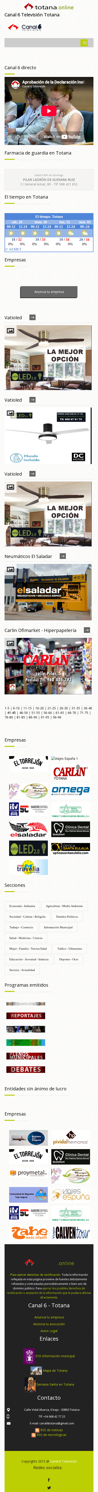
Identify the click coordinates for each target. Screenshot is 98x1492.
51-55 (35, 712)
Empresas (15, 740)
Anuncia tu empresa (49, 292)
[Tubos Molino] (70, 810)
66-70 (72, 712)
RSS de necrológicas (51, 1435)
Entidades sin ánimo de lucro (36, 1089)
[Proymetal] (28, 1172)
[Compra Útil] (25, 1003)
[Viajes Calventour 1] (70, 1232)
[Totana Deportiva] (25, 1042)
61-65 (60, 712)
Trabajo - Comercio (21, 927)
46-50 (23, 712)
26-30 (63, 708)
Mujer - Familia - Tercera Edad (28, 948)
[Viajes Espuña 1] (64, 758)
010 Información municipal (55, 1356)
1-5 (7, 708)
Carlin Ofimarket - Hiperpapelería (40, 630)
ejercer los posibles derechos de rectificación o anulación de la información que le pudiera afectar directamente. (49, 1292)
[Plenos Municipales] (25, 1056)
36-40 (88, 708)
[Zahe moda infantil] (28, 1232)
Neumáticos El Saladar (28, 556)
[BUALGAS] (28, 1137)
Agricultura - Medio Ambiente (64, 906)
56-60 (48, 712)
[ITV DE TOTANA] (28, 808)
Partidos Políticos (67, 916)
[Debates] (25, 1069)
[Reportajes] (25, 1015)
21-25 (51, 708)
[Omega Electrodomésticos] (70, 791)
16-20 (39, 708)
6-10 (16, 708)
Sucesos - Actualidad (22, 970)
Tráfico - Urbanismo (69, 948)
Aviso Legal (49, 1331)
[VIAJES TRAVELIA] (28, 867)
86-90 (33, 717)
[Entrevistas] (25, 1029)
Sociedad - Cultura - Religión (27, 916)
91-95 (45, 717)
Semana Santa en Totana (55, 1384)
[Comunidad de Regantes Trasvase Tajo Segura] (28, 1194)
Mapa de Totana (55, 1370)
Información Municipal (58, 927)
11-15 (27, 708)
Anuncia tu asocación (49, 1324)
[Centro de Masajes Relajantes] (28, 791)
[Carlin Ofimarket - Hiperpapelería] (70, 772)
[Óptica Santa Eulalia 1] (70, 848)
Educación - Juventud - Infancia (29, 959)
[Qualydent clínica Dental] (70, 829)
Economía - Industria (22, 906)
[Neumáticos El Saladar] (28, 829)
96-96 (57, 717)
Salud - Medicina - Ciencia (25, 938)
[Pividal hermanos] (70, 1137)
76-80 (9, 717)
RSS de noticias (51, 1430)
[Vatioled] (28, 848)
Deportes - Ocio (68, 959)
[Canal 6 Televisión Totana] (49, 7)
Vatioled (13, 318)
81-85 (21, 717)
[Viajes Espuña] (70, 1194)
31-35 (76, 708)
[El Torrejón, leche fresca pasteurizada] (28, 763)
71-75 (84, 712)
